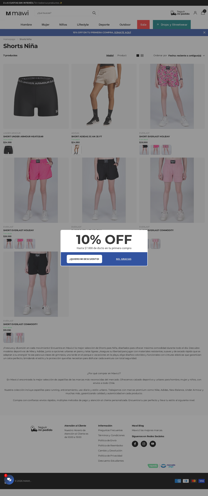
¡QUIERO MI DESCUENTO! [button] (84, 259)
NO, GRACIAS (123, 259)
